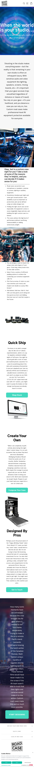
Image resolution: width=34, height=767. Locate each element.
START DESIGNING (17, 714)
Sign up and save (17, 736)
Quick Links (17, 731)
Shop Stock (17, 395)
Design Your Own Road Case (17, 726)
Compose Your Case (17, 490)
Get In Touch (17, 589)
